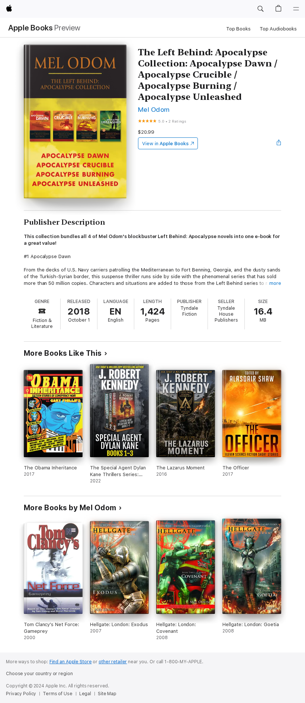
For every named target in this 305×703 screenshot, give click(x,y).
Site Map (107, 693)
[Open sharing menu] (279, 143)
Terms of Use (58, 693)
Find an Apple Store (70, 661)
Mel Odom (154, 109)
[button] (260, 9)
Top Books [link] (238, 29)
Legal (85, 693)
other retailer (113, 661)
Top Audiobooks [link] (278, 29)
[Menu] (296, 9)
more (275, 283)
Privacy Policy (21, 693)
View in (165, 143)
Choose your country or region (39, 673)
